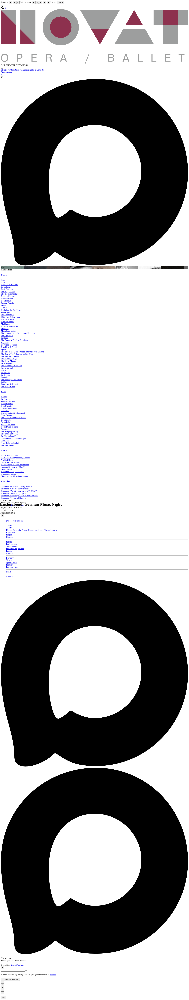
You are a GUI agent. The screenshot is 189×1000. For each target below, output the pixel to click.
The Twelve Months (9, 294)
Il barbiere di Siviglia (9, 347)
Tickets (9, 560)
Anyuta (4, 397)
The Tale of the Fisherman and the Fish (17, 354)
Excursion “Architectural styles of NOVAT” (19, 491)
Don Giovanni (7, 298)
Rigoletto (4, 342)
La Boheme (6, 287)
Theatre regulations (35, 530)
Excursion (26, 70)
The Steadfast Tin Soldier (11, 366)
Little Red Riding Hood (10, 317)
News (34, 70)
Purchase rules (12, 567)
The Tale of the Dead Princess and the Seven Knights (22, 352)
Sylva (3, 349)
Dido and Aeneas (8, 296)
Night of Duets (7, 460)
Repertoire (17, 530)
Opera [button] (4, 275)
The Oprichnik (7, 335)
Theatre (4, 70)
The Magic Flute (8, 291)
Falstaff (4, 382)
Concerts (9, 553)
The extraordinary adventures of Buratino (18, 333)
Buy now (18, 70)
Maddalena (5, 324)
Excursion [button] (5, 481)
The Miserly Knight (9, 359)
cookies (53, 975)
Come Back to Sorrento (10, 462)
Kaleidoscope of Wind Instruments (15, 465)
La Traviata (5, 373)
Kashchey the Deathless (10, 310)
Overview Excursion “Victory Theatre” (17, 486)
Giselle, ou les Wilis (9, 408)
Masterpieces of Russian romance (14, 476)
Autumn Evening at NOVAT (12, 472)
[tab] (94, 275)
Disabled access (50, 530)
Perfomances (11, 544)
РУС (3, 74)
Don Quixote (6, 406)
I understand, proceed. (10, 979)
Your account (6, 72)
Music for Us (6, 469)
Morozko (4, 328)
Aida (3, 280)
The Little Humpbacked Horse (13, 417)
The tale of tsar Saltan (10, 356)
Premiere (9, 551)
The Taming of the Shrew (11, 379)
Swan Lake (5, 422)
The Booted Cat (7, 315)
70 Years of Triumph (9, 455)
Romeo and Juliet (8, 424)
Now (15, 549)
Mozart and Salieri (8, 331)
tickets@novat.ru (17, 965)
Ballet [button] (3, 391)
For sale (9, 549)
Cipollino (5, 441)
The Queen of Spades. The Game (14, 340)
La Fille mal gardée (9, 436)
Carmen (4, 308)
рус (7, 521)
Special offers (11, 562)
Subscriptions (11, 546)
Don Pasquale (6, 301)
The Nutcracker (7, 445)
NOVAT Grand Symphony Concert (15, 458)
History (9, 530)
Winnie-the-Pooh (8, 401)
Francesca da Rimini (9, 384)
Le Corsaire (6, 420)
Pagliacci (4, 338)
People (24, 530)
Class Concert (6, 415)
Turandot (4, 377)
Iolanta (4, 305)
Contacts (40, 70)
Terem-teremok (7, 368)
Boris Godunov (7, 289)
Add (3, 998)
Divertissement (7, 404)
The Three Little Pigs (9, 434)
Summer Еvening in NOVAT (13, 467)
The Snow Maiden (8, 361)
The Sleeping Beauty (9, 431)
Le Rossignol (6, 363)
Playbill (11, 70)
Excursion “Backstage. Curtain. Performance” (19, 496)
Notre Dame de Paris (9, 427)
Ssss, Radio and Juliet (10, 443)
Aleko (3, 282)
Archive (21, 549)
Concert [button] (4, 450)
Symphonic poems (8, 474)
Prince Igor (5, 312)
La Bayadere (6, 399)
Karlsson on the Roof (9, 326)
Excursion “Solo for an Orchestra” (15, 489)
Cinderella (5, 411)
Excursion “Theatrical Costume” (14, 498)
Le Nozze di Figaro (9, 345)
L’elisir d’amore (7, 322)
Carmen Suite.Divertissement (13, 413)
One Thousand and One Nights (13, 438)
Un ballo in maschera (9, 284)
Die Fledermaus (7, 319)
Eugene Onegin (7, 303)
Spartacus (5, 429)
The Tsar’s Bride (8, 386)
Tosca (3, 370)
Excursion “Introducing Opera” (13, 493)
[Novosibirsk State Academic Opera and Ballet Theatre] (94, 63)
